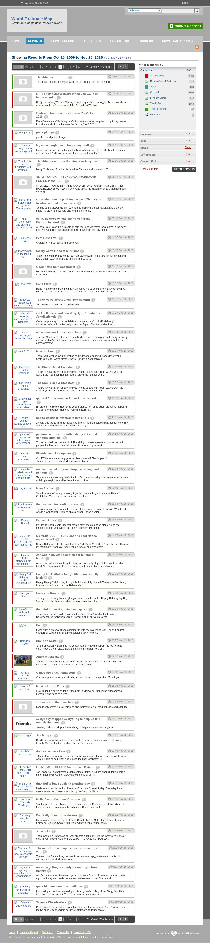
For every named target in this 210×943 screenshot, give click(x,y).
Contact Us (119, 41)
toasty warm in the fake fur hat (58, 251)
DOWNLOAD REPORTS (177, 41)
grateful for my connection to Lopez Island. (66, 398)
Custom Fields (149, 161)
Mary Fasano (45, 488)
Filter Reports (184, 169)
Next (125, 66)
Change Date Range (119, 57)
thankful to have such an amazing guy (63, 783)
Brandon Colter (47, 641)
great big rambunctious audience (59, 886)
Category (146, 70)
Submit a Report (188, 26)
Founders (145, 41)
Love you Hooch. (48, 593)
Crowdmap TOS (82, 932)
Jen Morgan (45, 735)
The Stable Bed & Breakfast (55, 367)
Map (32, 66)
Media (144, 147)
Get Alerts (93, 41)
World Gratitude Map (36, 2)
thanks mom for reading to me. (58, 504)
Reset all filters (150, 169)
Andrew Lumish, (48, 656)
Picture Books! (47, 520)
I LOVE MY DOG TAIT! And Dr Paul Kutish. (65, 767)
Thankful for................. (52, 77)
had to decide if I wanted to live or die (63, 417)
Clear (188, 70)
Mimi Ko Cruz (45, 351)
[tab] (167, 70)
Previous (120, 66)
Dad (39, 625)
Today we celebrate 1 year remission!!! (63, 299)
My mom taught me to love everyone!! (63, 145)
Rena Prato (44, 283)
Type (143, 140)
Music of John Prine (50, 686)
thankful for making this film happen (62, 609)
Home (15, 41)
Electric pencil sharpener (54, 453)
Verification (147, 154)
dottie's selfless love (51, 751)
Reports (35, 41)
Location (146, 134)
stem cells (43, 831)
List (20, 66)
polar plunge (45, 132)
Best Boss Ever (47, 238)
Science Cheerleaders (51, 902)
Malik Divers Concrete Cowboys (58, 799)
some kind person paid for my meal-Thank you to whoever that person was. (68, 201)
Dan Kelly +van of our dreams (57, 815)
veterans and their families (55, 702)
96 (79, 67)
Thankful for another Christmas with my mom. (68, 161)
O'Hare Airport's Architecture (56, 672)
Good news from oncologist (56, 266)
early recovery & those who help (59, 332)
